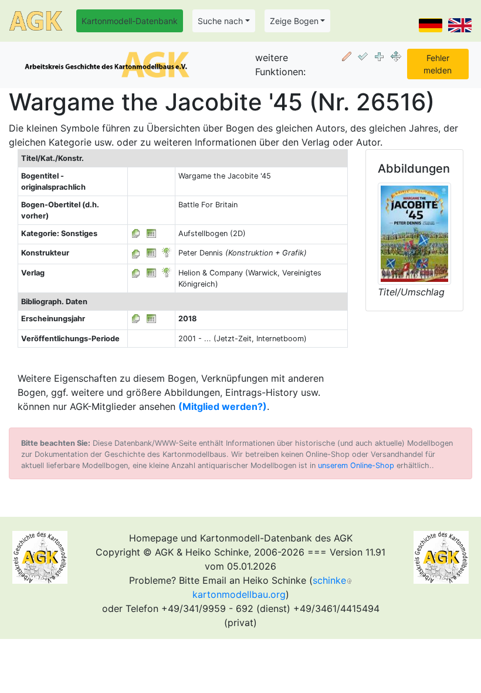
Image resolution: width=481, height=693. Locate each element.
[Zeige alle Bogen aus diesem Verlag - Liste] (136, 272)
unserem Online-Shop (356, 465)
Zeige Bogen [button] (294, 21)
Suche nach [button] (220, 21)
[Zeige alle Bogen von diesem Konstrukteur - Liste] (136, 252)
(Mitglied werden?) (222, 406)
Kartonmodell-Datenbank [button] (130, 21)
